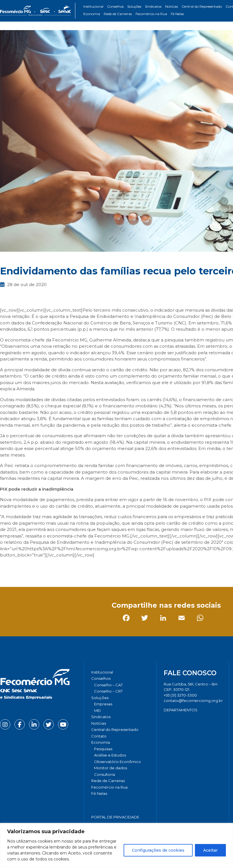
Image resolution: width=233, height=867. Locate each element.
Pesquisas (103, 749)
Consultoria (104, 774)
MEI (97, 710)
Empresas (103, 704)
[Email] (60, 568)
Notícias (171, 6)
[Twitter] (24, 568)
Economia (91, 14)
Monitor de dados (110, 768)
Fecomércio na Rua (151, 14)
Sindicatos (153, 6)
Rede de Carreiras (118, 14)
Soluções (134, 6)
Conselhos (115, 6)
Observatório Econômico (117, 761)
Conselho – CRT (108, 691)
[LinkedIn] (42, 568)
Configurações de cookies (158, 850)
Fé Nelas (177, 14)
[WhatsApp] (79, 568)
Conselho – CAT (108, 685)
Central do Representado (202, 6)
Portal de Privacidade (115, 817)
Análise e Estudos (110, 755)
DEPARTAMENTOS (180, 710)
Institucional (93, 6)
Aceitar (210, 850)
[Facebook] (5, 568)
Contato (99, 736)
